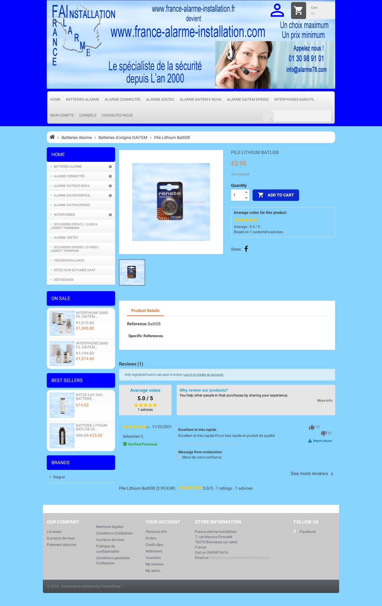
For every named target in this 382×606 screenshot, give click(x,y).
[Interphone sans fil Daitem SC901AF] (62, 353)
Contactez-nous (117, 115)
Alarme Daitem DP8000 (248, 99)
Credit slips (154, 545)
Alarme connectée (123, 99)
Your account (163, 522)
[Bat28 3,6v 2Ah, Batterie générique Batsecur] (62, 405)
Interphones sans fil (294, 99)
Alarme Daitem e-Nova (200, 99)
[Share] (246, 249)
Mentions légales (109, 527)
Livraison (54, 532)
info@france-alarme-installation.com (239, 558)
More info (324, 400)
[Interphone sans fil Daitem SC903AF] (62, 322)
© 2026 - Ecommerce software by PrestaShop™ (84, 586)
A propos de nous (61, 538)
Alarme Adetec (160, 99)
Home (55, 99)
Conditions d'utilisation (114, 533)
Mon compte (62, 115)
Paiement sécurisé (61, 545)
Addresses (154, 551)
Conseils (87, 115)
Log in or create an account (203, 375)
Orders (151, 538)
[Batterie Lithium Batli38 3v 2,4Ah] (62, 435)
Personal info (156, 532)
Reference (137, 323)
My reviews (154, 564)
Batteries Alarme (82, 99)
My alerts (153, 571)
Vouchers (153, 558)
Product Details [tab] (145, 310)
